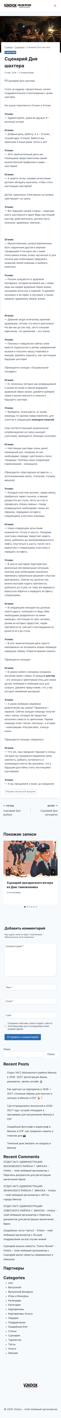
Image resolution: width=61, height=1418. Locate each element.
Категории (14, 1304)
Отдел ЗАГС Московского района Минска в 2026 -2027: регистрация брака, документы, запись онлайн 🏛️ (31, 1077)
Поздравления (16, 1322)
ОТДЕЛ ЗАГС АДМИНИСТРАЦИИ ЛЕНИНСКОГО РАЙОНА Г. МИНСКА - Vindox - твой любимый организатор (29, 1190)
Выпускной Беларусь (20, 1291)
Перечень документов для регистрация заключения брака (28, 1219)
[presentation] (30, 859)
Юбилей (13, 1353)
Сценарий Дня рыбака (12, 810)
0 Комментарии (26, 72)
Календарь (14, 1300)
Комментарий (15, 946)
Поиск (6, 1049)
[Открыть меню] (55, 5)
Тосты (11, 1344)
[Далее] (53, 872)
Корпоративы (16, 1309)
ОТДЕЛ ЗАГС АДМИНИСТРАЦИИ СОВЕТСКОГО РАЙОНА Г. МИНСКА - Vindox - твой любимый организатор (30, 1210)
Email (10, 1001)
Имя (9, 987)
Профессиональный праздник (20, 791)
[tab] (25, 907)
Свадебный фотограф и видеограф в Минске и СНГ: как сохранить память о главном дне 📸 (30, 1131)
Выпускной (14, 1287)
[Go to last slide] (8, 872)
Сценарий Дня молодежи (49, 810)
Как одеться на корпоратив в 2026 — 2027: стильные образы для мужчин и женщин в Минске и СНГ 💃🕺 (29, 1093)
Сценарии (10, 52)
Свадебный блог (18, 1326)
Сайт (8, 1015)
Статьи (12, 1331)
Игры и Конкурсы (18, 1296)
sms (10, 1282)
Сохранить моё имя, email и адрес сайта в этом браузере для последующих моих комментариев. (30, 1026)
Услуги (12, 1348)
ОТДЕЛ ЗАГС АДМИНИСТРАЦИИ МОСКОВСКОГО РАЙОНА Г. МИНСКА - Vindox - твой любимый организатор (26, 1166)
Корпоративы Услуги (20, 1313)
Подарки (13, 1318)
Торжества (14, 1339)
